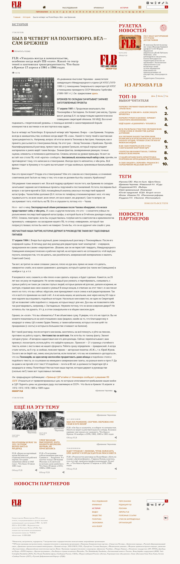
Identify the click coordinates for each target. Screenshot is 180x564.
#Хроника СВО (125, 182)
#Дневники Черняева (103, 390)
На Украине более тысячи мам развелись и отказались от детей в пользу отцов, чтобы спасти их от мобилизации (140, 140)
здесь (95, 93)
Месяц (160, 96)
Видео (95, 512)
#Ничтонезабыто (152, 198)
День (153, 96)
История (124, 8)
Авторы (124, 512)
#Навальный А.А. (147, 185)
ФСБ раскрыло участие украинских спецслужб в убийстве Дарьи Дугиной (140, 131)
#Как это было (140, 182)
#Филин (122, 195)
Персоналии (125, 501)
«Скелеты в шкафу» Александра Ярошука (138, 113)
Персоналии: (42, 12)
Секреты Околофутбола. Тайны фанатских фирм (138, 153)
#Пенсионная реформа (152, 195)
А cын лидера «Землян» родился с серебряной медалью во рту (139, 164)
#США (142, 193)
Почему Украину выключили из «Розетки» (138, 108)
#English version (153, 193)
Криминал (99, 8)
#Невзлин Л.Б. (133, 195)
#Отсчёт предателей (128, 193)
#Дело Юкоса (154, 182)
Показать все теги (156, 203)
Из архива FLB (143, 85)
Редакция (125, 505)
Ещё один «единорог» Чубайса (137, 124)
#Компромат (146, 190)
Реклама (123, 508)
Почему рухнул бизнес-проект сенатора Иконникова (137, 119)
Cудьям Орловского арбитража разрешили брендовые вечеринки (139, 158)
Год (166, 96)
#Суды (159, 185)
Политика (96, 519)
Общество (97, 515)
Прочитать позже (22, 51)
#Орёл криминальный (129, 190)
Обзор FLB (111, 69)
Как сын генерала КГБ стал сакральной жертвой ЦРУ (135, 147)
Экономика (97, 523)
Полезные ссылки (127, 515)
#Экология (139, 198)
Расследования (69, 8)
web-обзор (97, 526)
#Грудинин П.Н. (126, 198)
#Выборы (142, 187)
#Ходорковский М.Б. (128, 187)
